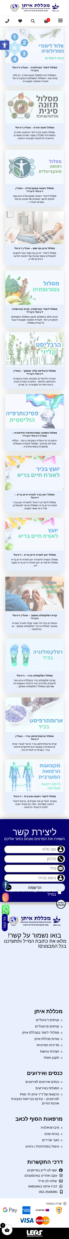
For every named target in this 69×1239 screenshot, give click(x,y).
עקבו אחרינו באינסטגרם (41, 1175)
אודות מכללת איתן (46, 1039)
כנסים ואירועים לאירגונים (42, 1082)
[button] (4, 45)
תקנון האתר (51, 1057)
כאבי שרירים (50, 1140)
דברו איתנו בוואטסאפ (42, 1186)
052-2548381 (48, 1192)
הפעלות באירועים (47, 1088)
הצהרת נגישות (49, 1051)
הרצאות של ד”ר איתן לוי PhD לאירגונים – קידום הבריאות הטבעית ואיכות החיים (35, 1099)
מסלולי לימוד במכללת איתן (40, 1032)
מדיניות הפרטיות (48, 1045)
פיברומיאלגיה (50, 1127)
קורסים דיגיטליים (47, 1020)
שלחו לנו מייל (47, 1181)
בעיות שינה (51, 1134)
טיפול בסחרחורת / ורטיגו (42, 1146)
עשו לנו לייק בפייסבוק (42, 1170)
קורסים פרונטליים (47, 1026)
